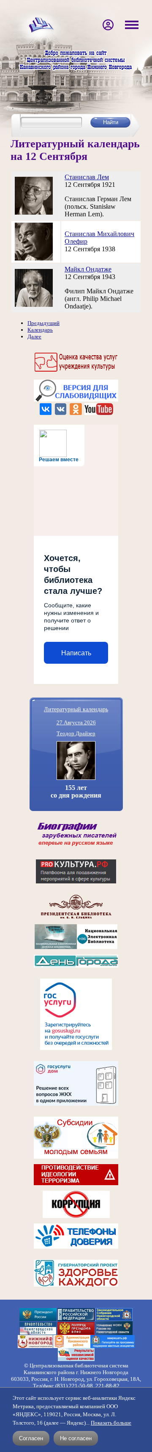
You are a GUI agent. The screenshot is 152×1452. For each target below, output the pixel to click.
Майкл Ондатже (88, 269)
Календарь (40, 330)
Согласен (31, 1438)
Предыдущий (43, 323)
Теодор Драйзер (76, 733)
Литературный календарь (76, 709)
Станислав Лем (87, 177)
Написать (76, 653)
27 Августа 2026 (76, 722)
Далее (34, 336)
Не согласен (76, 1438)
